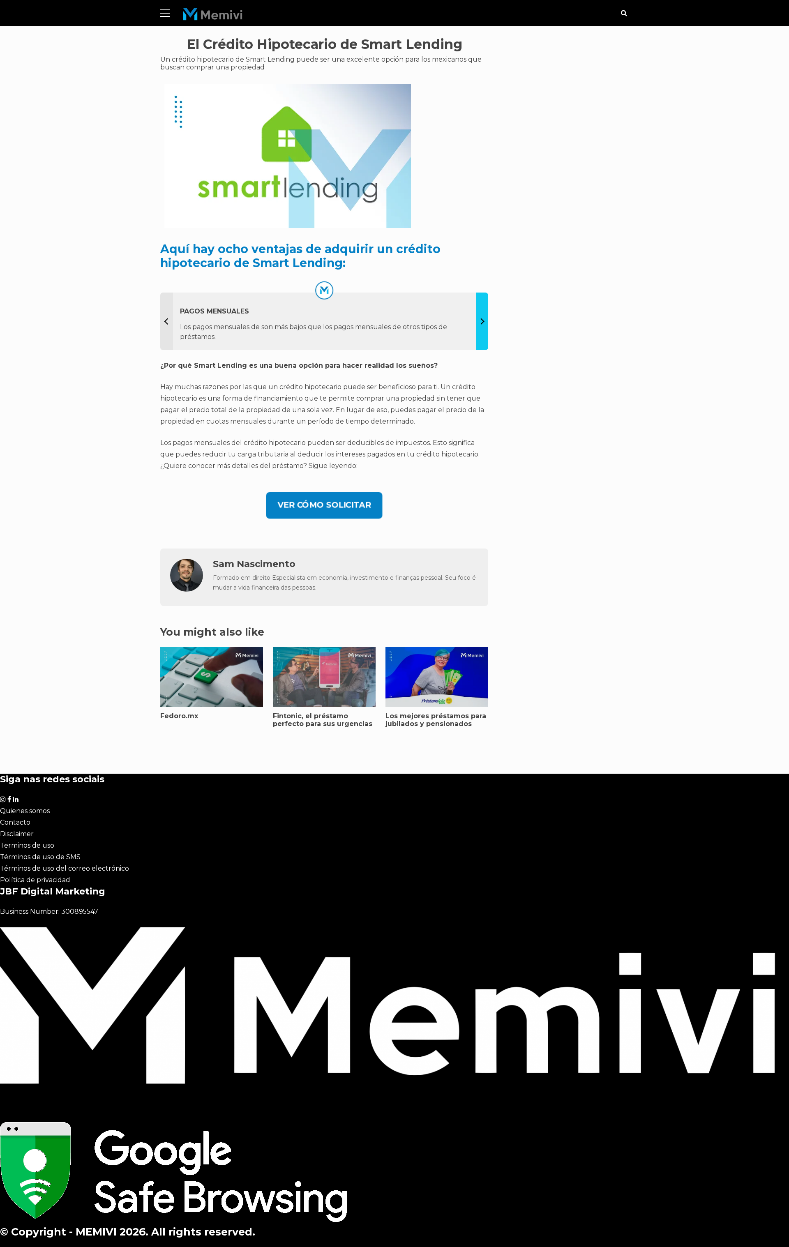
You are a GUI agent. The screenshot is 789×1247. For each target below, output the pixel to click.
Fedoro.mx (179, 716)
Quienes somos (25, 811)
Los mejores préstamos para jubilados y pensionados (435, 720)
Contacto (15, 822)
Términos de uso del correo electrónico (64, 868)
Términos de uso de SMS (40, 857)
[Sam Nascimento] (186, 589)
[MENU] (165, 13)
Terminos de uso (27, 845)
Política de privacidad (35, 880)
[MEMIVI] (213, 16)
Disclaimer (17, 834)
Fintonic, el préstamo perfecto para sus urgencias (322, 720)
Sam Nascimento (254, 563)
